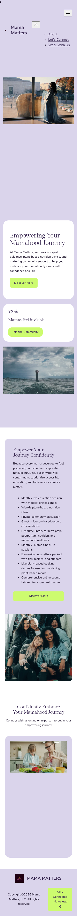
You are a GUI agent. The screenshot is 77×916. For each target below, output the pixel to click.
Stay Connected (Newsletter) (60, 899)
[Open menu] (68, 13)
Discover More (23, 283)
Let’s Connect (58, 39)
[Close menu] (36, 24)
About (52, 34)
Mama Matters (19, 30)
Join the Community (25, 332)
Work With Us (59, 45)
